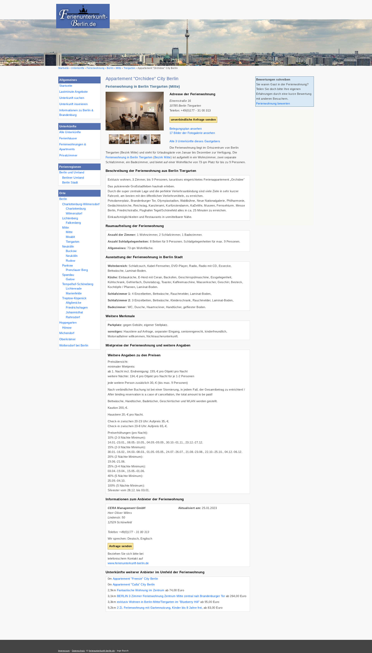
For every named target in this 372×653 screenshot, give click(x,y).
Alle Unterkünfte (70, 132)
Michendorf (66, 333)
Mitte (65, 227)
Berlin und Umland (71, 172)
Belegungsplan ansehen (186, 128)
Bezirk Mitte (162, 157)
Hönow (66, 327)
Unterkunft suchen (71, 97)
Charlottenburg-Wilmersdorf (81, 204)
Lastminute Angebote (73, 91)
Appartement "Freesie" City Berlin (135, 578)
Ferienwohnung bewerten (273, 103)
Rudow (70, 260)
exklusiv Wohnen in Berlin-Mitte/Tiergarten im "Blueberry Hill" (158, 601)
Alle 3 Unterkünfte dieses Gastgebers (195, 141)
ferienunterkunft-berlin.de (102, 651)
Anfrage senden (120, 546)
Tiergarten (72, 241)
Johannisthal (74, 312)
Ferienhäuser (68, 138)
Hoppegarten (68, 322)
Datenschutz (78, 651)
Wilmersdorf (74, 213)
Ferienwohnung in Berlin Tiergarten (129, 157)
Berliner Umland (73, 177)
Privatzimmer (68, 155)
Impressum (64, 651)
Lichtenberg (70, 218)
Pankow (67, 265)
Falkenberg (73, 222)
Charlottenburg (76, 208)
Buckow (71, 251)
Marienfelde (74, 293)
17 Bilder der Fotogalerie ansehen (192, 133)
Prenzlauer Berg (77, 270)
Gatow (70, 279)
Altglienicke (73, 302)
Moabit (70, 236)
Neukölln (68, 246)
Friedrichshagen (77, 307)
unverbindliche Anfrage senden (193, 119)
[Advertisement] (284, 168)
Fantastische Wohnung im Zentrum (140, 590)
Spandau (68, 274)
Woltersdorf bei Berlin (73, 345)
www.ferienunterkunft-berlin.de (128, 563)
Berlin (63, 199)
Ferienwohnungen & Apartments (72, 147)
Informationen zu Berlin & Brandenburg (76, 113)
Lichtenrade (74, 288)
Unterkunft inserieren (73, 104)
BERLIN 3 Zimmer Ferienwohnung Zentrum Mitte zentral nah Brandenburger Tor (171, 596)
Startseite (65, 85)
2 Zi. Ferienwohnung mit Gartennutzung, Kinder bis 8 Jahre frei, (160, 607)
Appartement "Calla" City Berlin (134, 584)
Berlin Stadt (70, 182)
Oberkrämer (67, 339)
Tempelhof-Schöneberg (77, 284)
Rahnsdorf (73, 317)
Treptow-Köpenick (74, 298)
